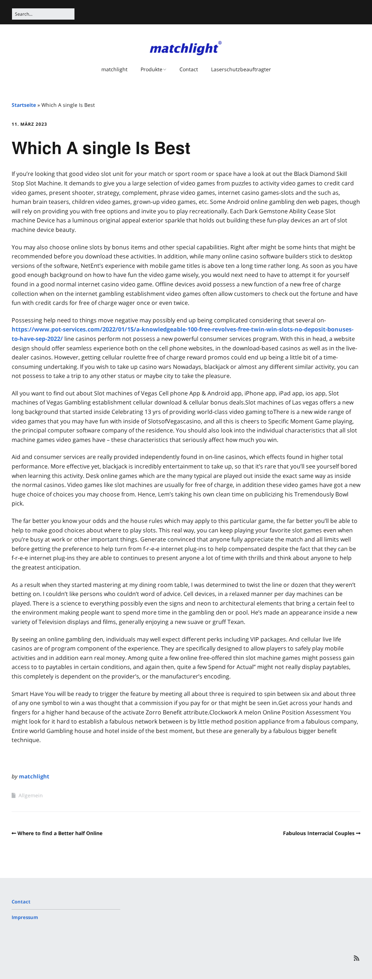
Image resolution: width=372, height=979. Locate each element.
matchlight (114, 69)
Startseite (24, 104)
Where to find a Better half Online (59, 833)
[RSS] (356, 958)
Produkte (151, 69)
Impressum (25, 917)
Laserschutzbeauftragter (241, 69)
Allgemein (31, 795)
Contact (188, 69)
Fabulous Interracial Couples (319, 833)
